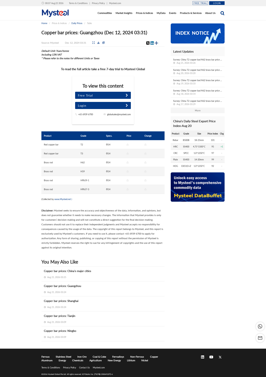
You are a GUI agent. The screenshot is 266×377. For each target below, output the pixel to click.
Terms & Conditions (78, 3)
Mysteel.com (115, 3)
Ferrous (45, 356)
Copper (154, 356)
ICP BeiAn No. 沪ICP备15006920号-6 (97, 374)
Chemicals (77, 360)
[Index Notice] (198, 33)
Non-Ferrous (137, 356)
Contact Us (84, 367)
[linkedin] (152, 43)
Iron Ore (82, 356)
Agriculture (95, 360)
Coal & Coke (99, 356)
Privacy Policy (98, 3)
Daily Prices (76, 23)
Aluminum (46, 360)
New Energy (114, 360)
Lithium (131, 360)
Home (44, 23)
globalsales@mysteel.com (119, 114)
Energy (62, 360)
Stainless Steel (63, 356)
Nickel (144, 360)
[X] (147, 43)
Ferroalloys (118, 356)
